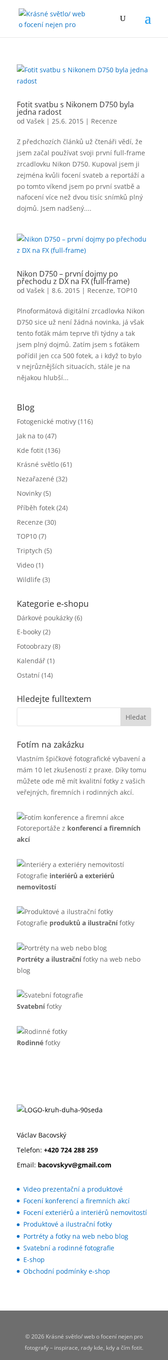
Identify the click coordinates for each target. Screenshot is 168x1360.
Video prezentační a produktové (73, 1189)
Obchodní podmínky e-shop (66, 1271)
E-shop (34, 1259)
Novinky (29, 493)
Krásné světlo (38, 464)
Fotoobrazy (34, 646)
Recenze (104, 121)
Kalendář (31, 660)
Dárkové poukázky (45, 617)
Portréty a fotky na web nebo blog (75, 1236)
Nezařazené (35, 478)
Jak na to (30, 435)
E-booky (29, 631)
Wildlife (29, 579)
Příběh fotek (36, 507)
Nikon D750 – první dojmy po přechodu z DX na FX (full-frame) (73, 277)
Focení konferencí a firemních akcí (76, 1200)
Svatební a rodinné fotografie (68, 1247)
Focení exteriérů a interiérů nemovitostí (85, 1212)
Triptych (29, 550)
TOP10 (127, 290)
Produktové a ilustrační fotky (67, 1224)
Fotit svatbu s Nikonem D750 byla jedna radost (75, 108)
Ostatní (28, 675)
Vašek (35, 121)
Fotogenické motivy (46, 421)
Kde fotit (30, 450)
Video (25, 565)
